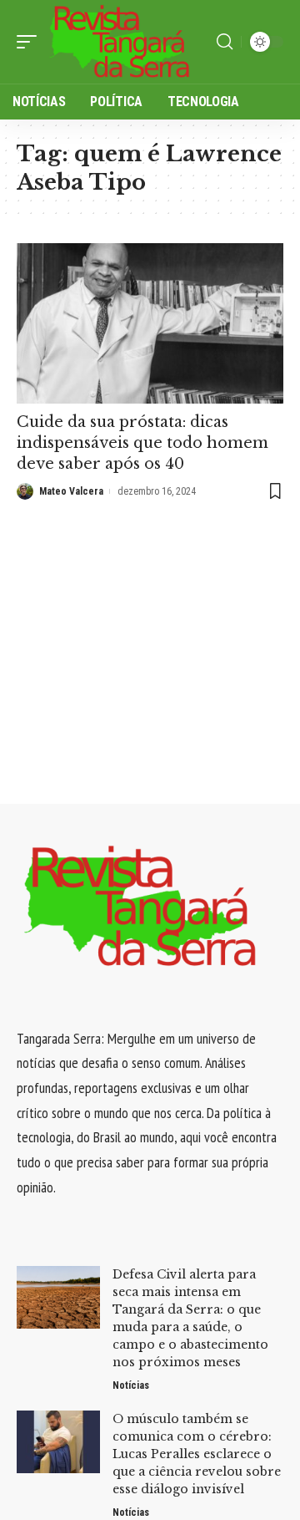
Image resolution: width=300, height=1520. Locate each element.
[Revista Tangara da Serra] (120, 42)
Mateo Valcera (71, 491)
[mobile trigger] (31, 42)
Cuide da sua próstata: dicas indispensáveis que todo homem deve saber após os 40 (142, 443)
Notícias (130, 1385)
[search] (224, 41)
